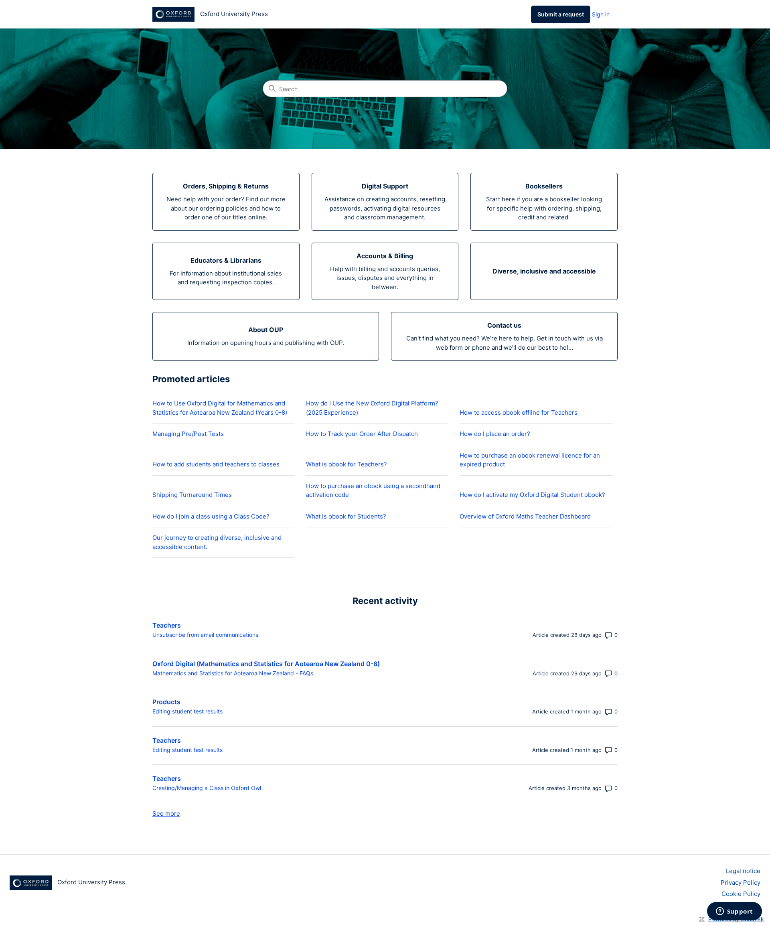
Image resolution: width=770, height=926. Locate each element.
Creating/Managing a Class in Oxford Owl (206, 787)
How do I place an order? (495, 434)
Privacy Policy (740, 882)
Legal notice (743, 871)
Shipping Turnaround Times (192, 494)
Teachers (166, 625)
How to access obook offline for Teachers (519, 412)
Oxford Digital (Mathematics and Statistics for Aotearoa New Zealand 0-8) (266, 664)
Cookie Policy (740, 894)
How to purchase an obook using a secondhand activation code (373, 490)
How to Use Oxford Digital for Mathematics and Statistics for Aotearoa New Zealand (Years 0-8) (219, 407)
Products (166, 702)
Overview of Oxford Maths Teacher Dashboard (525, 516)
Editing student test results (187, 711)
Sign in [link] (601, 14)
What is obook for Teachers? (346, 464)
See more (166, 813)
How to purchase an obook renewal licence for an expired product (530, 460)
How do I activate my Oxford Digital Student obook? (532, 494)
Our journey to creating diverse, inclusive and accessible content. (217, 542)
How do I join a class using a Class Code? (211, 516)
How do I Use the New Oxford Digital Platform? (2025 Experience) (372, 407)
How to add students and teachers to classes (216, 464)
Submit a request (560, 14)
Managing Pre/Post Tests (188, 434)
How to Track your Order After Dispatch (362, 434)
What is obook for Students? (346, 516)
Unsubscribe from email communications (205, 634)
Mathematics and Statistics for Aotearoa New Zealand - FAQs (232, 673)
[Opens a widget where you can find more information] (734, 912)
